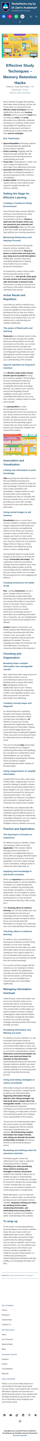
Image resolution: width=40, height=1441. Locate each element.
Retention (13, 93)
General (25, 90)
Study (19, 93)
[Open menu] (20, 22)
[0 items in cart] (36, 16)
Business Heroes (19, 1435)
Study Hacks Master (17, 1275)
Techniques (26, 93)
